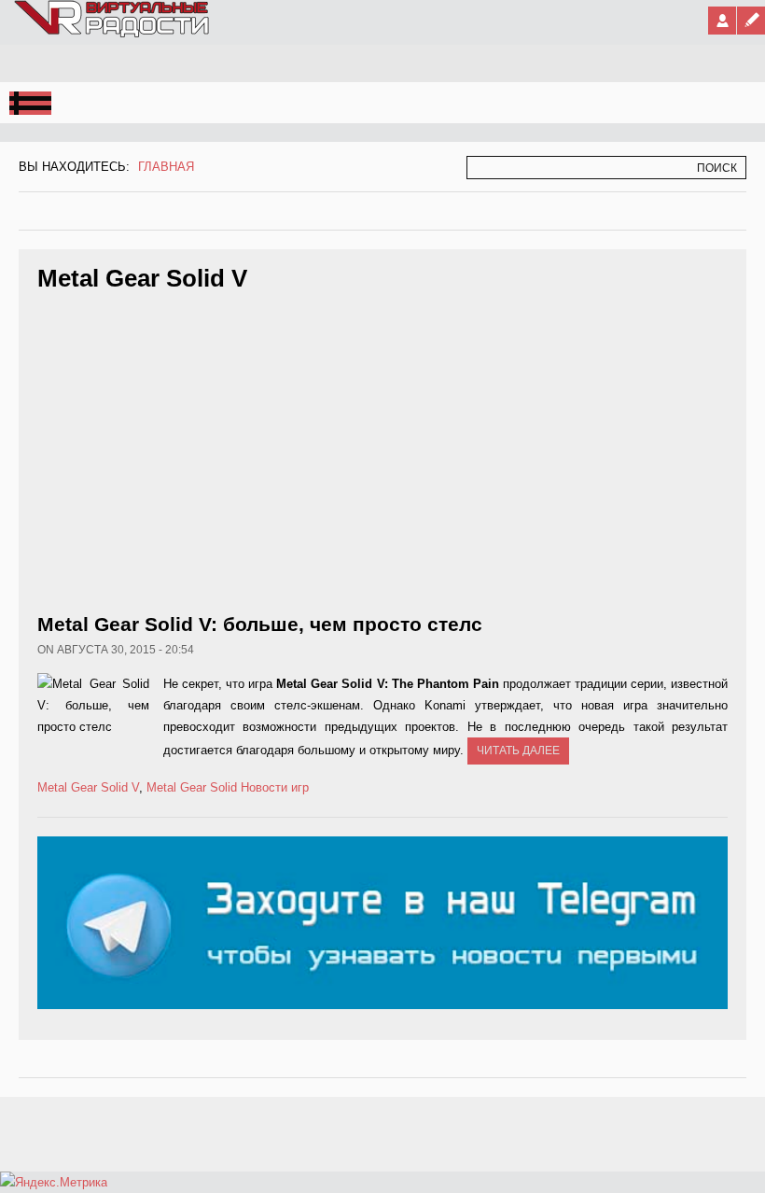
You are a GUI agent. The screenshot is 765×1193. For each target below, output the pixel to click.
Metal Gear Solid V (88, 787)
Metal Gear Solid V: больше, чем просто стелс (259, 624)
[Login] (722, 21)
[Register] (751, 21)
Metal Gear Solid (191, 787)
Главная (166, 167)
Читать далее (518, 750)
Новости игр (275, 787)
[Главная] (113, 33)
